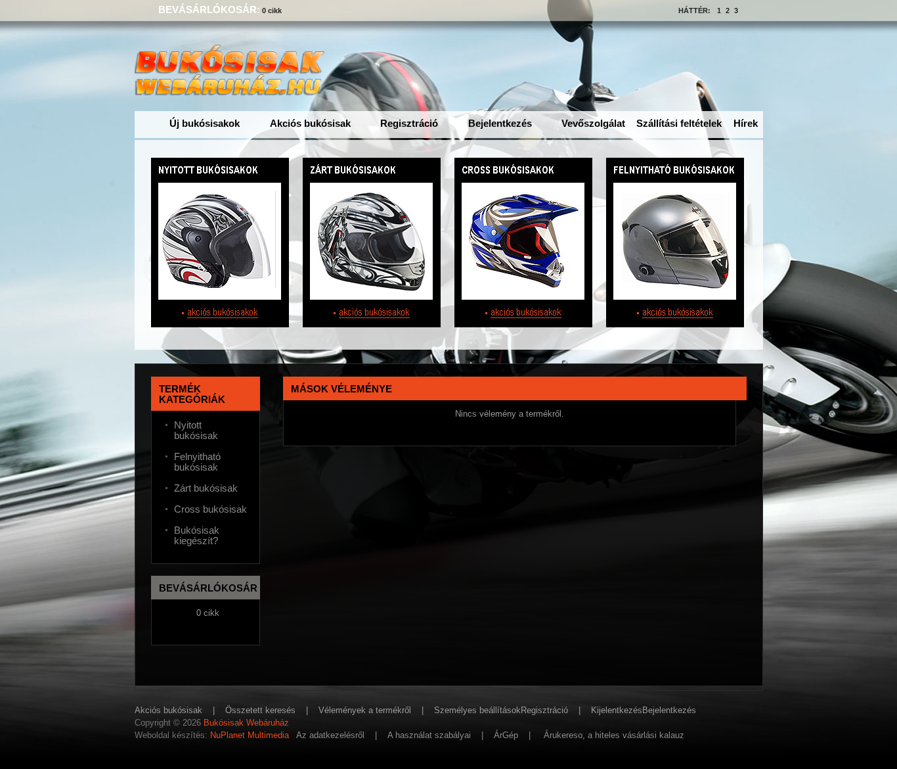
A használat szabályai (429, 735)
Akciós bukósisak (310, 123)
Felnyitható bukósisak (197, 462)
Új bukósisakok (204, 123)
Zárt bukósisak (206, 488)
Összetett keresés (260, 710)
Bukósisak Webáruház (246, 723)
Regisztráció (409, 123)
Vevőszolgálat (593, 123)
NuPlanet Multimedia (249, 735)
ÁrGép (506, 735)
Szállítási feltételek (679, 123)
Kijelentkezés (616, 710)
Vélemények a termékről (364, 710)
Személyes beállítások (477, 710)
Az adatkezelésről (330, 735)
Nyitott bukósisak (196, 430)
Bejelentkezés (500, 123)
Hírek (745, 123)
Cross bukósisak (210, 509)
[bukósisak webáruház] (232, 89)
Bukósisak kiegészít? (196, 535)
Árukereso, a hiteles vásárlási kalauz (614, 735)
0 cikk (272, 10)
